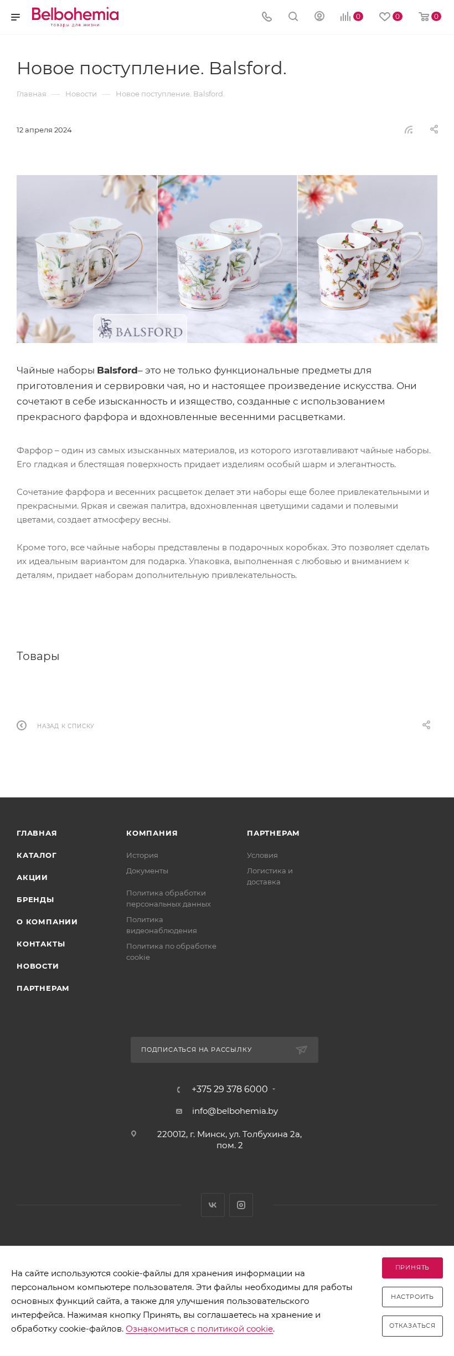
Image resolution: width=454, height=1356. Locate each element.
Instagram (241, 1205)
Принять (412, 1267)
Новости (38, 965)
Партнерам (43, 988)
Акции (32, 877)
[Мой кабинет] (319, 17)
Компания (152, 832)
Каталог (37, 855)
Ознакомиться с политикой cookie (199, 1328)
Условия (262, 855)
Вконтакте (213, 1205)
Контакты (41, 943)
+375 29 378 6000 (230, 1089)
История (142, 855)
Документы (147, 870)
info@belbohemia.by (235, 1111)
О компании (47, 921)
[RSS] (408, 129)
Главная (37, 832)
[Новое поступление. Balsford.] (227, 259)
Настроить (412, 1297)
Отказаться (412, 1325)
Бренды (35, 899)
